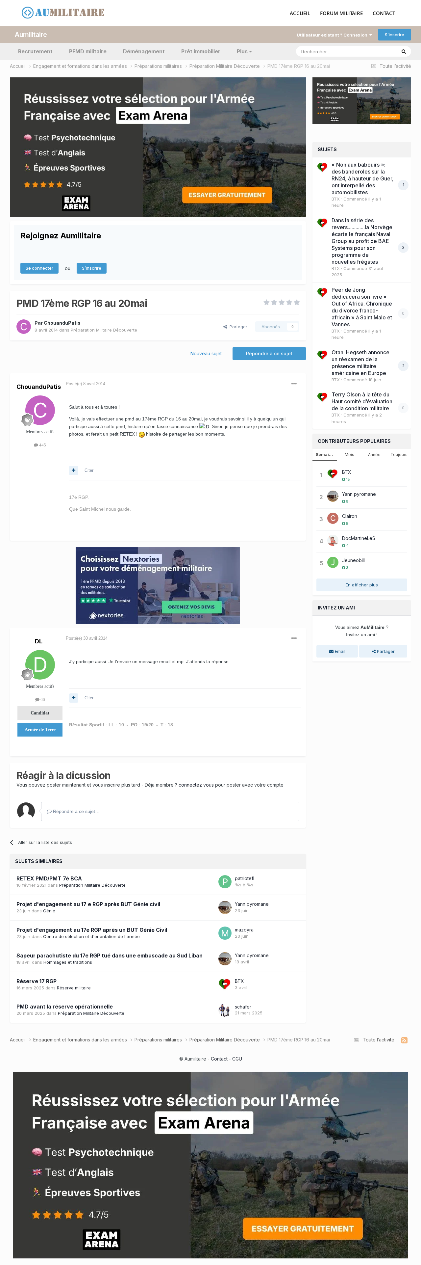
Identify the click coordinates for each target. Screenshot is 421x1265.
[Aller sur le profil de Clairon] (332, 518)
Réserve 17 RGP (36, 981)
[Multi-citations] (73, 470)
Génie (49, 910)
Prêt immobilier (200, 51)
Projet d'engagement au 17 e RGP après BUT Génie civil (88, 904)
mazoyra (244, 929)
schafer (243, 1006)
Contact (219, 1059)
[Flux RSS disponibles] (404, 1040)
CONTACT (384, 13)
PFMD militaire (88, 51)
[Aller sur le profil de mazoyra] (225, 933)
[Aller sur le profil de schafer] (225, 1010)
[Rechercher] (403, 51)
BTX (239, 981)
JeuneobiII (353, 560)
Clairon (349, 516)
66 (42, 699)
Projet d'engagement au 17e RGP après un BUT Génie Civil (91, 930)
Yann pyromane (252, 904)
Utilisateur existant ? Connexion (333, 35)
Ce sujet (379, 51)
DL (38, 641)
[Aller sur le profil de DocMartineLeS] (332, 540)
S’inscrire (394, 34)
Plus (242, 51)
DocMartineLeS (358, 538)
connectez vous (196, 785)
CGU (237, 1059)
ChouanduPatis (62, 323)
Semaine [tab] (325, 454)
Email (339, 651)
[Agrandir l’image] (204, 426)
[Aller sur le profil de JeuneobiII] (332, 562)
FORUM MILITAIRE (341, 13)
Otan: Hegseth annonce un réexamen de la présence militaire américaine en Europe (360, 362)
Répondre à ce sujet (269, 353)
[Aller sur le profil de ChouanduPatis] (23, 326)
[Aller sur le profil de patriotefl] (225, 881)
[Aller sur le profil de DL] (40, 665)
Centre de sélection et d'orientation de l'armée (91, 936)
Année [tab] (374, 454)
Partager (237, 326)
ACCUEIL (300, 13)
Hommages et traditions (67, 962)
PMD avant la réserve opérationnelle (64, 1006)
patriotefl (244, 878)
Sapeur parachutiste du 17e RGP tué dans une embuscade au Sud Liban (109, 955)
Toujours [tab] (399, 454)
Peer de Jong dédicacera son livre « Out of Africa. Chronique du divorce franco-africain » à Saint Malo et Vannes (362, 307)
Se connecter (39, 268)
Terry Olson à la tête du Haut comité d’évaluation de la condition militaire (362, 401)
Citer (89, 470)
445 (42, 445)
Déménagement (144, 51)
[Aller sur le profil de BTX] (225, 984)
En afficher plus (362, 584)
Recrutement (35, 51)
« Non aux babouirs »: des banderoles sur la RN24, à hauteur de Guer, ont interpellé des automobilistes (363, 178)
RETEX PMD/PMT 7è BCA (49, 878)
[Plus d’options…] (294, 384)
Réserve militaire (74, 987)
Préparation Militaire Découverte (104, 330)
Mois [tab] (349, 454)
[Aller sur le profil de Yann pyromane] (225, 907)
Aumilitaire (31, 35)
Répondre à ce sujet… (76, 811)
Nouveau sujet (206, 353)
